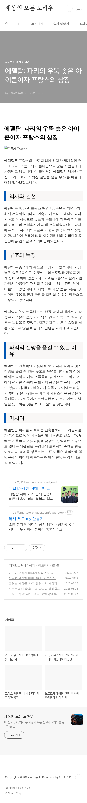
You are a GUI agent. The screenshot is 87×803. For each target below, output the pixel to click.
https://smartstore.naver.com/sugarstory (37, 512)
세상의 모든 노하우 (29, 8)
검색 (69, 8)
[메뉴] (79, 8)
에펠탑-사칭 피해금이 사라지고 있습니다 (29, 488)
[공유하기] (17, 548)
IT (19, 24)
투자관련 (37, 24)
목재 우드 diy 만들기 (26, 518)
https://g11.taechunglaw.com (29, 482)
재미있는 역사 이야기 (22, 565)
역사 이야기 (61, 24)
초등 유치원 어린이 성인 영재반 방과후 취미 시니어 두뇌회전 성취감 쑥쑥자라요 (42, 526)
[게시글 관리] (22, 548)
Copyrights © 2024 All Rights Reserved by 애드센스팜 (38, 777)
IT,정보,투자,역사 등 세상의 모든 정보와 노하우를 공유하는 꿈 (34, 724)
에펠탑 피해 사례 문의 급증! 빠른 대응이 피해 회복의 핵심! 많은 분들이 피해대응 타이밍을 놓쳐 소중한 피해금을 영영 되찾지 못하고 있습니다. (30, 496)
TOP (78, 777)
